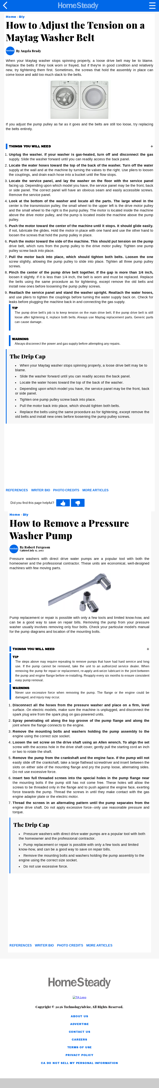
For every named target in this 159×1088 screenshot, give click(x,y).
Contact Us (79, 1031)
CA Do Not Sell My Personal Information (79, 1063)
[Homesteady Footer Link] (79, 983)
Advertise (79, 1024)
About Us (79, 1016)
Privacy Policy (79, 1055)
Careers (79, 1039)
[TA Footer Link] (79, 997)
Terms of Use (79, 1047)
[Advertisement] (41, 457)
